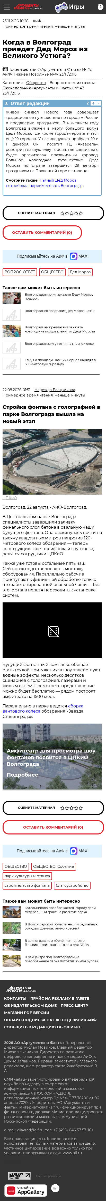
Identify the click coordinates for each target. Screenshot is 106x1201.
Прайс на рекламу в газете (59, 998)
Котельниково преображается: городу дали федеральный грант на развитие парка (60, 910)
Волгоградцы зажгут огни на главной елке (59, 344)
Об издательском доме (30, 1005)
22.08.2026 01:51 (16, 390)
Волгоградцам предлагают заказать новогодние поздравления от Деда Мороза (60, 329)
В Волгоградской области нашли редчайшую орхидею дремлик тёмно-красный (61, 926)
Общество (36, 82)
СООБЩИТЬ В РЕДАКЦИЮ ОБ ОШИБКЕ (42, 1027)
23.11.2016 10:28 (16, 21)
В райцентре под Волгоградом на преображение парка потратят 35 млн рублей (62, 959)
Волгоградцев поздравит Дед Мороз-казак (59, 311)
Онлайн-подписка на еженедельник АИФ (50, 1020)
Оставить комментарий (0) (42, 232)
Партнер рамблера (48, 1176)
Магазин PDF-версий (26, 1012)
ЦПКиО (10, 498)
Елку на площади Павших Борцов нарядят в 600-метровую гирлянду (60, 362)
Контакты (15, 998)
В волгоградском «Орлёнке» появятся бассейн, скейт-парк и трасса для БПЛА (57, 943)
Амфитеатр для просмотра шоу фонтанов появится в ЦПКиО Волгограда (51, 757)
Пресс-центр (74, 1005)
